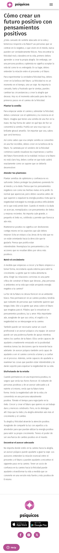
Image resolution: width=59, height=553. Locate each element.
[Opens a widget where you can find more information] (11, 547)
